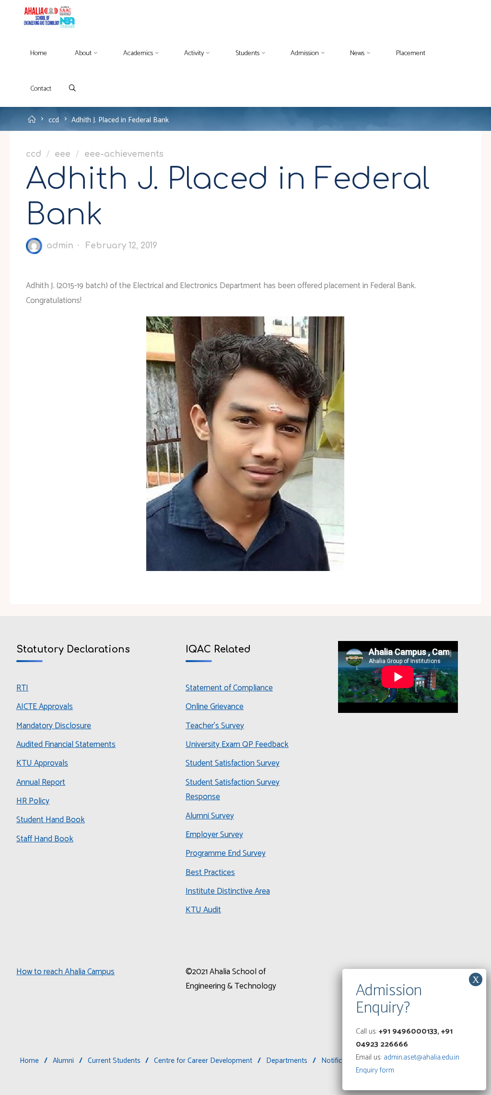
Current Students (114, 1061)
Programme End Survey (226, 853)
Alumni (63, 1061)
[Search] (72, 89)
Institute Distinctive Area (228, 891)
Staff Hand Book (44, 839)
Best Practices (210, 872)
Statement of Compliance (229, 688)
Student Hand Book (50, 820)
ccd (53, 120)
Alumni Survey (210, 816)
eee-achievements (124, 154)
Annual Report (40, 782)
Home (29, 1061)
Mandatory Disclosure (53, 726)
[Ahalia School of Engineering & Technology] (47, 17)
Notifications (341, 1061)
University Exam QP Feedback (237, 744)
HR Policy (32, 801)
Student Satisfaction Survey (233, 763)
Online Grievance (215, 706)
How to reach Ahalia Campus (65, 972)
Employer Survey (214, 834)
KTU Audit (203, 910)
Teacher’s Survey (215, 726)
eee (62, 154)
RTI (22, 688)
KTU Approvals (42, 763)
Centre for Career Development (203, 1061)
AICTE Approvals (44, 706)
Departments (286, 1061)
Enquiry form (375, 1070)
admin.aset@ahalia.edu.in (421, 1057)
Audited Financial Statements (66, 744)
